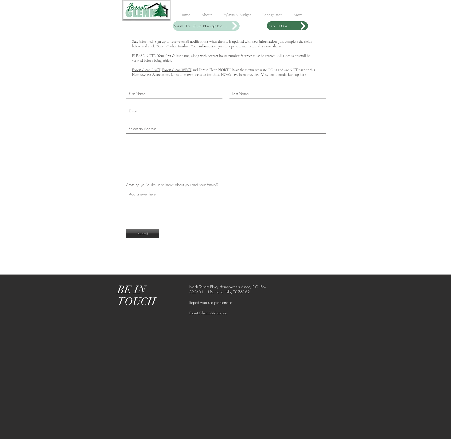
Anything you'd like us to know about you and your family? (172, 185)
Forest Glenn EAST (146, 70)
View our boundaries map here (283, 74)
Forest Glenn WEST (176, 70)
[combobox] (226, 129)
